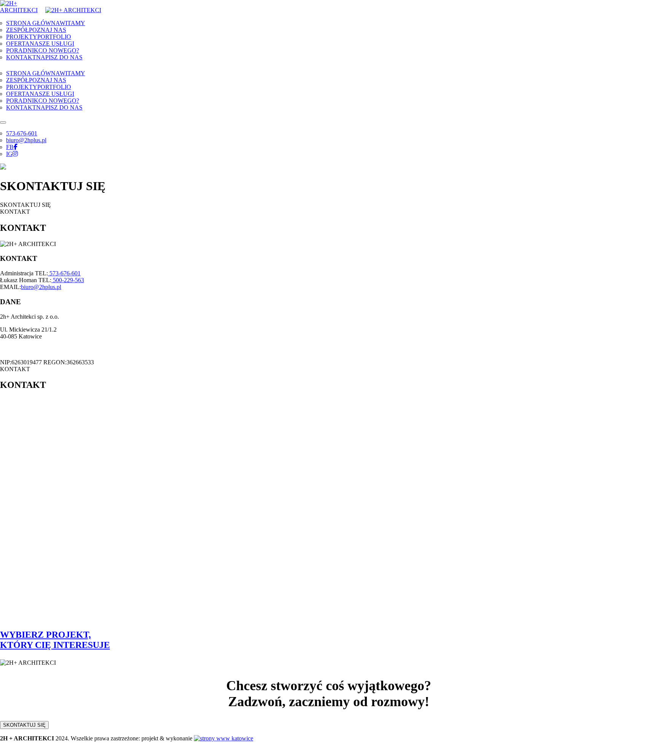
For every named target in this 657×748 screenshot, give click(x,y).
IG (9, 154)
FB (10, 147)
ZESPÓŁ (36, 30)
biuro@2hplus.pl (26, 140)
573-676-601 (21, 133)
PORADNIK (42, 50)
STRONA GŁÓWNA (45, 23)
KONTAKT (44, 57)
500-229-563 (67, 280)
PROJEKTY (38, 36)
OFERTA (40, 43)
